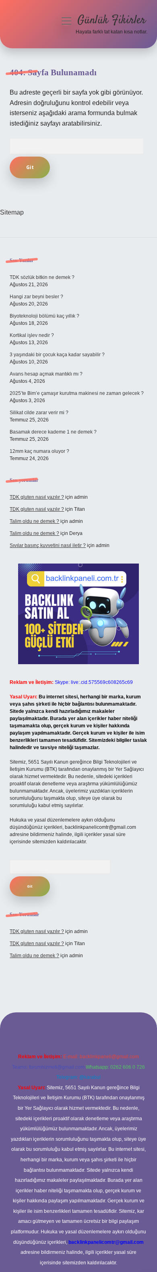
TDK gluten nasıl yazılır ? (37, 497)
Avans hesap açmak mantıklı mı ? (46, 374)
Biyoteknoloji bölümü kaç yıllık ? (44, 316)
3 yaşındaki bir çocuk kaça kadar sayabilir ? (57, 354)
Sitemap (12, 212)
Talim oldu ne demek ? (34, 521)
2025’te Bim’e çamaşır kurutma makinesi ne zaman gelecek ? (77, 393)
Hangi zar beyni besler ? (36, 296)
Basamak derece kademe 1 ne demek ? (53, 432)
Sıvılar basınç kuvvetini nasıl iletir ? (48, 545)
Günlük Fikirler (111, 20)
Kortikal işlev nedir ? (32, 335)
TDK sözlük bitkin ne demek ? (42, 277)
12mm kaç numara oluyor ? (39, 451)
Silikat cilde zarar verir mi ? (39, 412)
